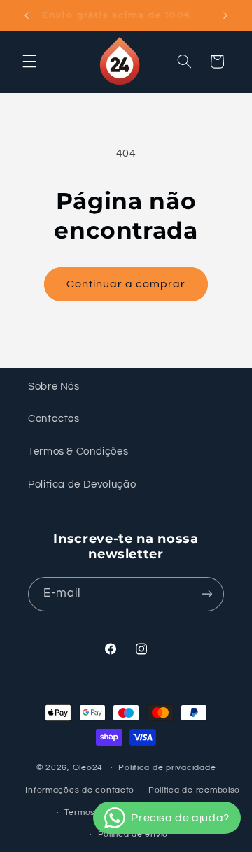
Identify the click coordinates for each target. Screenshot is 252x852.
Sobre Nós (54, 386)
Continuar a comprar (126, 284)
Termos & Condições (78, 451)
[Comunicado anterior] (26, 15)
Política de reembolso (194, 790)
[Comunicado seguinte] (225, 15)
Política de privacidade (167, 768)
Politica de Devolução (82, 484)
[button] (29, 61)
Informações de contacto (79, 790)
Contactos (54, 418)
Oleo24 (88, 768)
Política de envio (133, 834)
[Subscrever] (207, 594)
